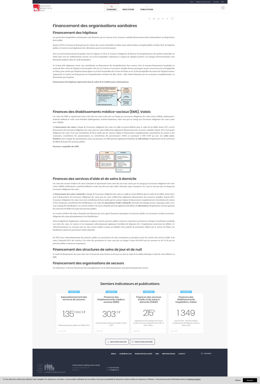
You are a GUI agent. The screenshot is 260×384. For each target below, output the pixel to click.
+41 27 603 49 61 (113, 367)
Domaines (111, 10)
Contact (181, 354)
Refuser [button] (238, 380)
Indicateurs (128, 10)
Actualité (216, 1)
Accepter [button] (250, 380)
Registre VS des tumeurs (203, 1)
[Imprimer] (172, 18)
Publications (146, 10)
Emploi (113, 354)
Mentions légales (194, 379)
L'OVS (191, 1)
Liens (157, 354)
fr (223, 1)
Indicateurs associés (118, 342)
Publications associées (143, 342)
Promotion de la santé (143, 354)
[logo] (42, 7)
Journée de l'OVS (125, 354)
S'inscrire (207, 353)
